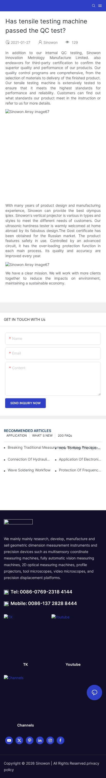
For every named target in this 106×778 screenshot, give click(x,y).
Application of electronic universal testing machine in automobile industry (80, 459)
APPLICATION (16, 435)
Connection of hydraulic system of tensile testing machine (29, 459)
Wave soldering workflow (29, 470)
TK (25, 664)
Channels (25, 725)
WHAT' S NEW (42, 435)
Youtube (73, 664)
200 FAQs (65, 435)
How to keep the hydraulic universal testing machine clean (80, 448)
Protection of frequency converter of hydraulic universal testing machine (80, 470)
